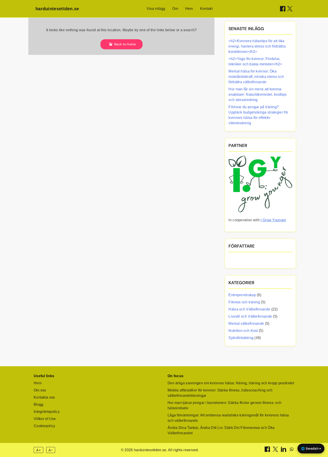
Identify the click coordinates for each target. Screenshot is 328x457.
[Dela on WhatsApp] (291, 451)
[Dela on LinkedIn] (284, 451)
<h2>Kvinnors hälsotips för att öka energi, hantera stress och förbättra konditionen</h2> (257, 46)
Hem (189, 8)
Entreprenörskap (242, 295)
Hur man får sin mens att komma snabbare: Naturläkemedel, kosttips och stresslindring (257, 94)
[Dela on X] (276, 451)
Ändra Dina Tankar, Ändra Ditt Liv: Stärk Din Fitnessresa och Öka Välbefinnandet (221, 430)
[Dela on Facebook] (282, 8)
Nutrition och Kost (243, 331)
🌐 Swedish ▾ (311, 448)
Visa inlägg (156, 8)
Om (175, 8)
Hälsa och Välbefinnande (249, 309)
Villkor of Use (45, 419)
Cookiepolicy (44, 426)
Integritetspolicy (47, 412)
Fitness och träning (244, 302)
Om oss (40, 390)
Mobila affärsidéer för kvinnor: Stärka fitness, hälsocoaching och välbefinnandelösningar (220, 392)
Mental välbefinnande (246, 323)
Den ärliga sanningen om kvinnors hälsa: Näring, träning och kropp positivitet (231, 383)
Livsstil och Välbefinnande (250, 316)
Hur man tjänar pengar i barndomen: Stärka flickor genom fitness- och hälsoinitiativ (224, 405)
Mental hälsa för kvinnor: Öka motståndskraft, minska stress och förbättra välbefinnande (256, 76)
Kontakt (206, 8)
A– (50, 450)
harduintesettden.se (57, 8)
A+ (38, 450)
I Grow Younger (273, 220)
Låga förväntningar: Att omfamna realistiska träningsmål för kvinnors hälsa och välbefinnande (228, 417)
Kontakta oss (44, 397)
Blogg (39, 404)
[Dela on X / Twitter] (290, 8)
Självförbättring (240, 338)
